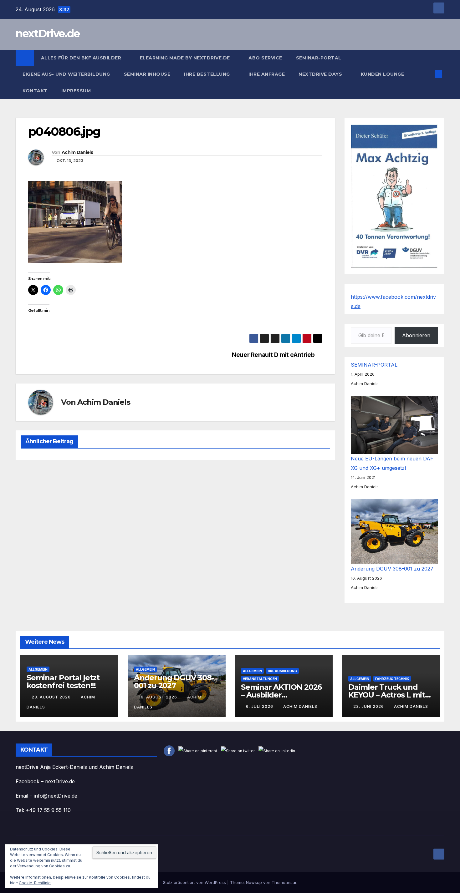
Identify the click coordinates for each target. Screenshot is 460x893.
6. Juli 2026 (260, 706)
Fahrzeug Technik (392, 679)
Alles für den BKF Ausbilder (82, 58)
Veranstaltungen (260, 679)
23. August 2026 (52, 697)
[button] (428, 74)
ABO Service (265, 58)
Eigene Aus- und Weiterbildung (66, 74)
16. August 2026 (158, 697)
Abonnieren (416, 335)
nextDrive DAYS (321, 74)
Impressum (76, 91)
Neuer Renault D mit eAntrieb (273, 354)
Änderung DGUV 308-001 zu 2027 (392, 569)
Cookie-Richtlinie (35, 882)
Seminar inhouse (147, 74)
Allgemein (38, 669)
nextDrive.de (48, 33)
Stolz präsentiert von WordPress (195, 882)
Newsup (254, 882)
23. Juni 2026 (369, 706)
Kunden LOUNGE (382, 74)
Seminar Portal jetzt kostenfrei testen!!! (63, 681)
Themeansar (284, 882)
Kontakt (35, 91)
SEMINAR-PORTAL (318, 58)
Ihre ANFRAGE (266, 74)
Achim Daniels (77, 152)
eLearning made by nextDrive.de (186, 58)
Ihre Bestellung (207, 74)
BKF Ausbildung (282, 671)
